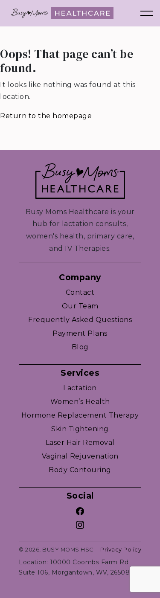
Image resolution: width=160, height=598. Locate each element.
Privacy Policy (120, 549)
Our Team (80, 306)
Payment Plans (80, 333)
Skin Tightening (80, 429)
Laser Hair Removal (80, 442)
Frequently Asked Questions (80, 320)
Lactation (80, 388)
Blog (80, 347)
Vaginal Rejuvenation (80, 456)
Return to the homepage (46, 116)
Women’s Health (80, 402)
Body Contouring (80, 470)
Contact (80, 292)
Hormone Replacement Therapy (80, 415)
